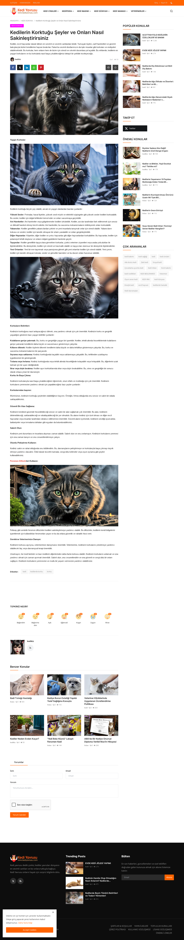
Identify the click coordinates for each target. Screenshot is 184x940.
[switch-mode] (172, 3)
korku (49, 571)
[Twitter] (13, 881)
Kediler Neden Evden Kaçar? (24, 738)
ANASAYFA (14, 20)
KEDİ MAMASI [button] (119, 11)
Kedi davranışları (131, 291)
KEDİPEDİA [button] (67, 11)
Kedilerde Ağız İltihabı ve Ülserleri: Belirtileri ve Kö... (158, 82)
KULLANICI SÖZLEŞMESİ (139, 929)
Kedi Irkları (152, 268)
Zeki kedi (144, 262)
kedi (24, 571)
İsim (12, 771)
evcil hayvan (143, 285)
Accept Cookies (29, 930)
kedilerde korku (36, 571)
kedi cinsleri (164, 256)
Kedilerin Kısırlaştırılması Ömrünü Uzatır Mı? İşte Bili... (157, 196)
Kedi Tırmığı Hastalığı (21, 698)
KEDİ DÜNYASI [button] (101, 11)
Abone (169, 877)
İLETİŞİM (13, 2)
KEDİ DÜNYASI (27, 20)
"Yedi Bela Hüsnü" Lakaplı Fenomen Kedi (60, 740)
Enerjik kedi (129, 285)
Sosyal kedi (157, 262)
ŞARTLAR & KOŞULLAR (121, 926)
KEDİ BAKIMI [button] (83, 11)
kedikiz (30, 641)
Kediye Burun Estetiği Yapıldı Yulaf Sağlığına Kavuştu (62, 699)
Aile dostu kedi (130, 262)
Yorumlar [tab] (19, 762)
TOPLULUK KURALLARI (161, 926)
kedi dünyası (159, 279)
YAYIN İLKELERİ (141, 926)
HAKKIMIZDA (25, 2)
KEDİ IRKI (146, 279)
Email (68, 771)
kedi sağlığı (142, 256)
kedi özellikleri (130, 273)
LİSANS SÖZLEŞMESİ (162, 929)
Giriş (156, 2)
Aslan (12, 702)
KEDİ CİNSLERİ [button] (50, 11)
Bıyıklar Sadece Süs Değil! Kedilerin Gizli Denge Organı (155, 149)
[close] (53, 912)
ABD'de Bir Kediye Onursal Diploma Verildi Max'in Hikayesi (100, 740)
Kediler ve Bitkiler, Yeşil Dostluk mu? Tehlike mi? (156, 165)
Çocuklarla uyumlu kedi (134, 268)
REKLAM (36, 2)
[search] (171, 11)
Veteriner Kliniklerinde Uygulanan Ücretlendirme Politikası (97, 701)
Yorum (13, 782)
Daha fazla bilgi (25, 922)
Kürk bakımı (166, 268)
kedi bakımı (129, 256)
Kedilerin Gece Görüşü (152, 210)
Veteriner (163, 273)
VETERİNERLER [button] (137, 11)
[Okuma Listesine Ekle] (115, 67)
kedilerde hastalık (160, 285)
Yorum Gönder (19, 815)
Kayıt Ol (164, 2)
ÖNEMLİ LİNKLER (164, 933)
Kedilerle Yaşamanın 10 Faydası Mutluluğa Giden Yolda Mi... (156, 180)
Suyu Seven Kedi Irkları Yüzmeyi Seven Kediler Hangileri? (157, 227)
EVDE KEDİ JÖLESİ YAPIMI (154, 50)
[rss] (20, 881)
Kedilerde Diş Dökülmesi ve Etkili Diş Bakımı (157, 67)
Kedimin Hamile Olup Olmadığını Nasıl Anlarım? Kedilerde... (100, 879)
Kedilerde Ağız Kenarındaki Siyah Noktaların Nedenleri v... (157, 98)
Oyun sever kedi (131, 279)
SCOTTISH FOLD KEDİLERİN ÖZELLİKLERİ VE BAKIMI (154, 36)
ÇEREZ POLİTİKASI (117, 929)
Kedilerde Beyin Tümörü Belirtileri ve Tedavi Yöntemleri (101, 894)
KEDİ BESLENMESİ (147, 273)
